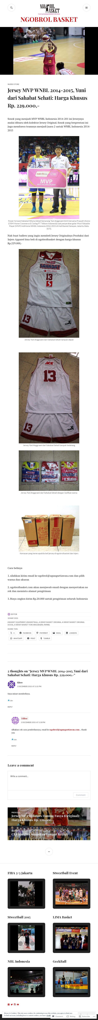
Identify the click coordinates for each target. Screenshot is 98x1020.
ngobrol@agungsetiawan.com (64, 729)
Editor (14, 614)
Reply (10, 707)
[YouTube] (18, 1004)
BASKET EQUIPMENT (17, 622)
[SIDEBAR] (49, 852)
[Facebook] (9, 1004)
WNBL (47, 625)
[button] (20, 899)
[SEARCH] (11, 8)
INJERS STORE (13, 84)
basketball (33, 622)
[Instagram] (15, 1004)
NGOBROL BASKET (49, 19)
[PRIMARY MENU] (86, 8)
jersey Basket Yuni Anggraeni (29, 625)
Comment (80, 795)
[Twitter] (12, 1004)
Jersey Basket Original (50, 622)
